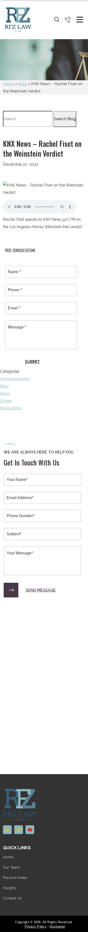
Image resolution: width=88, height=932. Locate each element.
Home (8, 84)
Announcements (15, 378)
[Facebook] (18, 829)
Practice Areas (15, 878)
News (5, 393)
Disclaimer (57, 926)
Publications (11, 408)
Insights (9, 888)
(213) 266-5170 (68, 20)
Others (6, 400)
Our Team (11, 867)
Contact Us (12, 898)
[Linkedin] (7, 829)
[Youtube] (29, 829)
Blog (22, 84)
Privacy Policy (35, 926)
